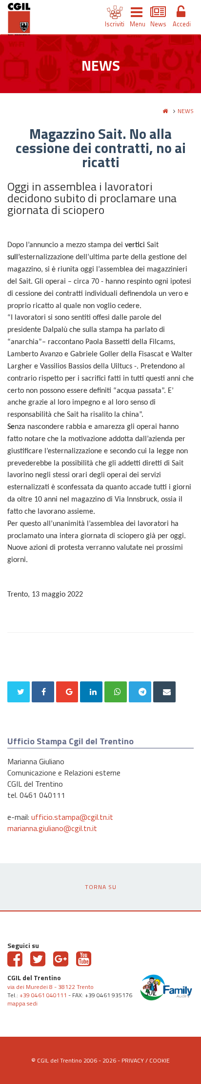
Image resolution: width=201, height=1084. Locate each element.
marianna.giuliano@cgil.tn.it (52, 828)
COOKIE (159, 1060)
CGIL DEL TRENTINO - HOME (19, 21)
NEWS (186, 111)
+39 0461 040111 (43, 995)
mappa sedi (22, 1003)
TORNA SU (101, 886)
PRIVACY (132, 1060)
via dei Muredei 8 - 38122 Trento (50, 986)
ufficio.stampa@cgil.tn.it (72, 817)
